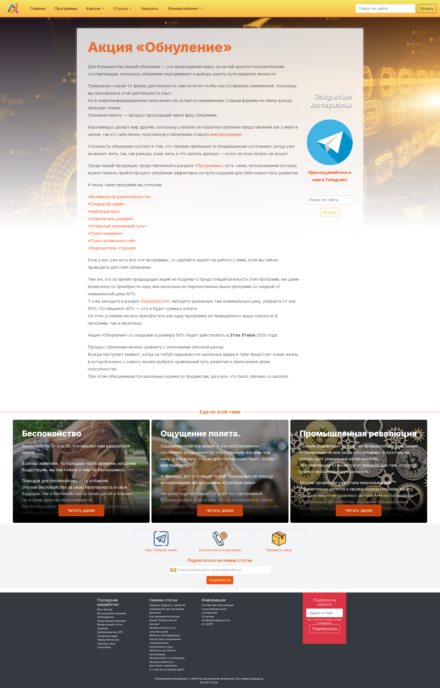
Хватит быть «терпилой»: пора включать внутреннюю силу (165, 643)
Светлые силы (106, 643)
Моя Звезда (104, 609)
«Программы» (209, 165)
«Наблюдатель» (104, 211)
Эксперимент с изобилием (167, 658)
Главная (37, 8)
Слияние (102, 628)
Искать (426, 8)
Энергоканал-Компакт (111, 620)
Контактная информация (218, 605)
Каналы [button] (94, 8)
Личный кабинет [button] (184, 8)
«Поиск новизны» (105, 233)
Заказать (150, 8)
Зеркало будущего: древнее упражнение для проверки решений (167, 608)
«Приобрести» (154, 301)
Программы (66, 8)
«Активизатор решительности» (119, 196)
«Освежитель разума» (110, 218)
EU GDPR (207, 624)
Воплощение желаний (111, 613)
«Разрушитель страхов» (112, 248)
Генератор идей (107, 636)
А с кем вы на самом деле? (167, 669)
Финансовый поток (109, 624)
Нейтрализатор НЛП (110, 632)
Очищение (104, 647)
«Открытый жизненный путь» (117, 226)
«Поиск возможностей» (112, 240)
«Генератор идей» (106, 204)
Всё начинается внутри (164, 616)
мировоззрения (225, 134)
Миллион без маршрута (164, 635)
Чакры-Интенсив (108, 639)
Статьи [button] (121, 8)
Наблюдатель (105, 617)
